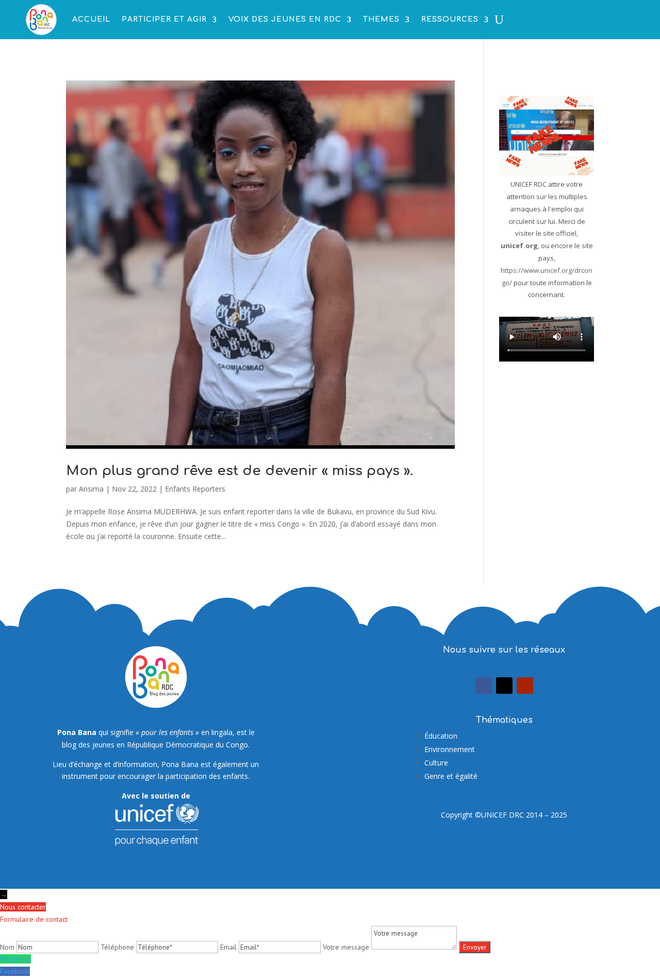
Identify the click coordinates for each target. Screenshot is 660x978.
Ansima (91, 489)
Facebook (15, 971)
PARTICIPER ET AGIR (164, 19)
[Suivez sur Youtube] (525, 685)
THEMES (381, 19)
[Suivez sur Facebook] (483, 685)
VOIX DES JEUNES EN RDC (284, 19)
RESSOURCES (449, 19)
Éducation (440, 736)
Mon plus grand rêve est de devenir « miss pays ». (239, 470)
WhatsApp (15, 959)
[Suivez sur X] (504, 685)
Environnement (449, 749)
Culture (436, 763)
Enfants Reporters (195, 489)
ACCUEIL (91, 19)
